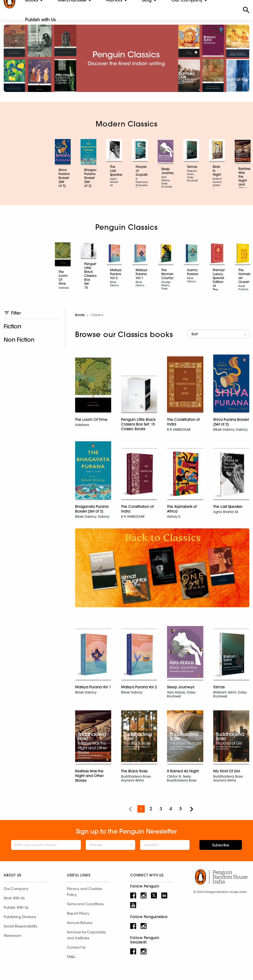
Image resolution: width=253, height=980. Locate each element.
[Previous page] (130, 809)
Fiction (12, 326)
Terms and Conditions (85, 904)
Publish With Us (16, 907)
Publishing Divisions (20, 917)
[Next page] (191, 809)
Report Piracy (78, 913)
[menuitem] (40, 20)
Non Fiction (19, 339)
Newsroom (12, 935)
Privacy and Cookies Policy (84, 892)
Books (80, 315)
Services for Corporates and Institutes (86, 935)
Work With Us (14, 898)
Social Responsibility (20, 926)
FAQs (71, 957)
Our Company (16, 889)
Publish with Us (40, 19)
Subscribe (220, 845)
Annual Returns (79, 923)
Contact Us (76, 947)
